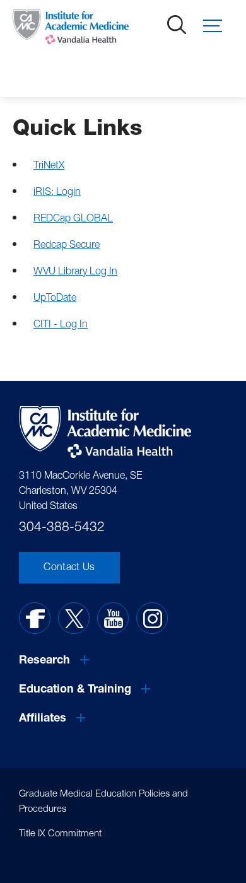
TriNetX (48, 166)
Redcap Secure (66, 246)
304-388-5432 (62, 528)
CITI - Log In (60, 325)
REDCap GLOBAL (73, 219)
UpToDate (54, 299)
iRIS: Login (57, 193)
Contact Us (69, 568)
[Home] (66, 29)
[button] (218, 26)
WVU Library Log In (75, 272)
